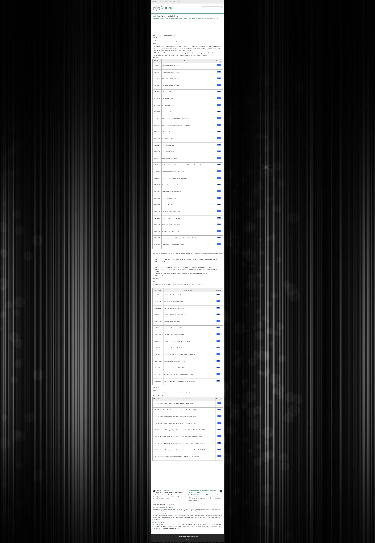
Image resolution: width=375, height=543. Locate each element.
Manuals (154, 2)
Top (166, 2)
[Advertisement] (187, 27)
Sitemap (172, 2)
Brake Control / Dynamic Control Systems (177, 18)
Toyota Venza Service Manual (159, 18)
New (161, 2)
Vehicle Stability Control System (195, 18)
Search (180, 2)
